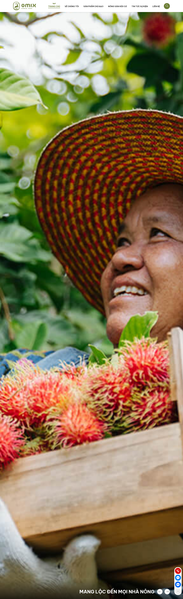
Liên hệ (156, 6)
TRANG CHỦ (54, 6)
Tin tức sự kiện (140, 6)
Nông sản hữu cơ (117, 6)
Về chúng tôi (72, 6)
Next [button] (167, 591)
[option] (91, 305)
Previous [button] (160, 591)
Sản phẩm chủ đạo (93, 6)
